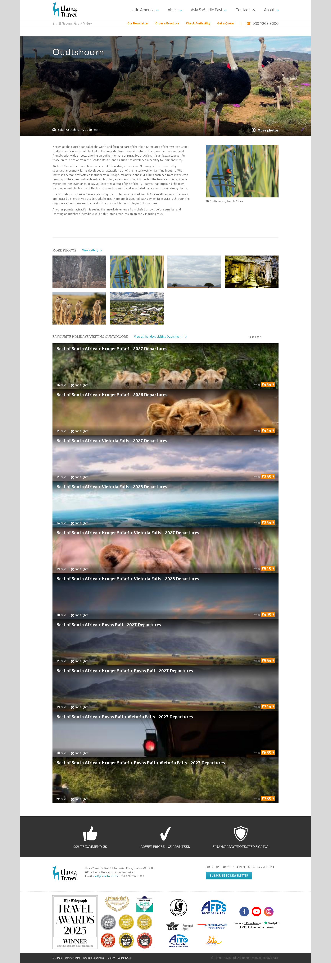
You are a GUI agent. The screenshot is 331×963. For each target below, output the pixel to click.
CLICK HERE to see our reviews (256, 927)
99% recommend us (90, 847)
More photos (268, 130)
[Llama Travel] (64, 9)
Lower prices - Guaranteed (165, 847)
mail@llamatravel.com (107, 876)
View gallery (90, 250)
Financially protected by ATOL (241, 847)
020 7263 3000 (265, 23)
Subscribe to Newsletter (229, 876)
